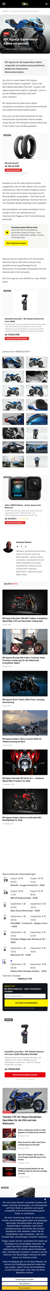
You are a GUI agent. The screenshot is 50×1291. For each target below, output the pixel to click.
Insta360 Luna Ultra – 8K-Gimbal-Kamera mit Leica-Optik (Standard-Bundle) (24, 1052)
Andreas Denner (11, 49)
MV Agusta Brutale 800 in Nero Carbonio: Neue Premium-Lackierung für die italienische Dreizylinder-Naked (23, 660)
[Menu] (4, 4)
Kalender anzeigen (12, 976)
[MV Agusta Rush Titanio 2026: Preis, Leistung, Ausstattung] (25, 683)
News (6, 33)
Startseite (5, 11)
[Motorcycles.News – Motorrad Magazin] (25, 4)
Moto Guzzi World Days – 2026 (25, 910)
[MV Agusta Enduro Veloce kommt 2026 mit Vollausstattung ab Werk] (25, 723)
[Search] (46, 4)
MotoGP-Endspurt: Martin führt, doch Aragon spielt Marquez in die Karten (32, 1157)
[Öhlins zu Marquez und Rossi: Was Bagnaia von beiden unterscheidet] (9, 1133)
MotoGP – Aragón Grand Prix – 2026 (28, 885)
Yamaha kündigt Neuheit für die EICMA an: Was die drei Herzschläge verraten (32, 1171)
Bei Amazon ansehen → (15, 523)
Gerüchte (7, 1112)
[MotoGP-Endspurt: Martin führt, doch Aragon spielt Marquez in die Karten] (9, 1157)
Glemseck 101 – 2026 (21, 955)
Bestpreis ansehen (13, 170)
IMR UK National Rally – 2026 (24, 898)
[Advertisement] (21, 852)
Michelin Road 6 (12, 163)
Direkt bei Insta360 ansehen (17, 338)
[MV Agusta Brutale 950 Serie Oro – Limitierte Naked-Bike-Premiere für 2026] (25, 762)
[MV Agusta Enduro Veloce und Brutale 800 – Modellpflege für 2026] (25, 801)
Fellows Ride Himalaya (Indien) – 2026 (29, 971)
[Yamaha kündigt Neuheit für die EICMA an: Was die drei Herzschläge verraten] (9, 1171)
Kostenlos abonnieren (26, 1003)
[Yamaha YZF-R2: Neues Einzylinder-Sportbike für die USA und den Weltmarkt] (25, 1100)
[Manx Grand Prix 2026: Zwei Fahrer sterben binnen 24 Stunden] (9, 1145)
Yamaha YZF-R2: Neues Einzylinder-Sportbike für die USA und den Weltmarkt (22, 1120)
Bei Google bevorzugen (16, 243)
